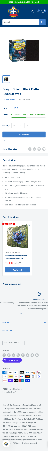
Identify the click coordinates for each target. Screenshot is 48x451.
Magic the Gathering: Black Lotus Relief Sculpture (16, 256)
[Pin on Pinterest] (34, 149)
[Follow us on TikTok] (32, 355)
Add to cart (24, 134)
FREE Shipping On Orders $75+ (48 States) (24, 2)
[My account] (32, 11)
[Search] (42, 22)
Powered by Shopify (9, 392)
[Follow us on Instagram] (18, 355)
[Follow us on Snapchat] (37, 355)
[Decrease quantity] (14, 125)
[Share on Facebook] (30, 149)
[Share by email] (44, 149)
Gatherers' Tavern (12, 252)
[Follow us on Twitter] (9, 355)
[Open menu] (3, 12)
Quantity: (6, 125)
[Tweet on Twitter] (39, 149)
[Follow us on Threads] (13, 355)
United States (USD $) (11, 343)
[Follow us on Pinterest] (23, 355)
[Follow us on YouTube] (27, 355)
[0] (42, 11)
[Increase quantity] (27, 125)
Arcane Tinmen (8, 99)
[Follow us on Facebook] (4, 355)
